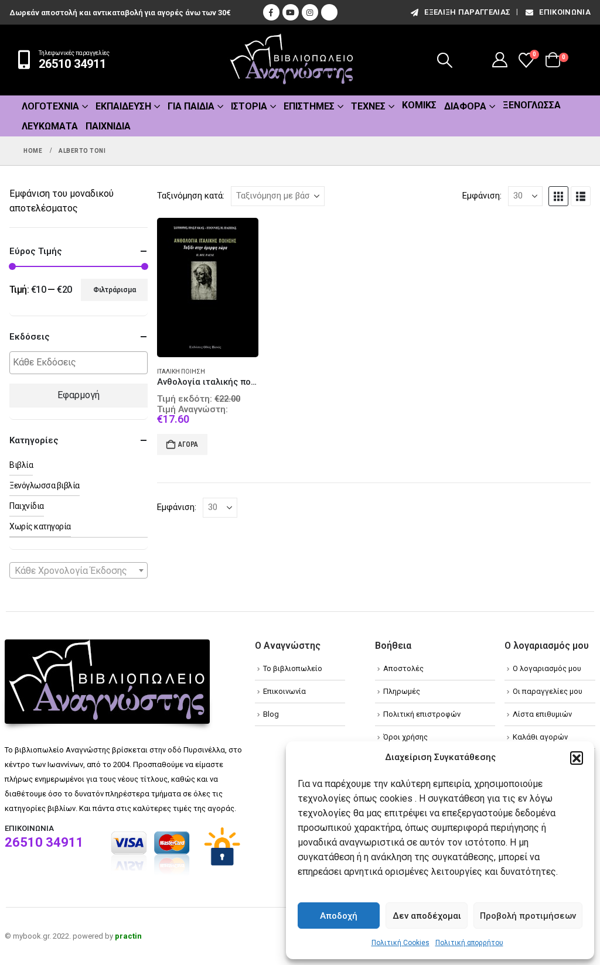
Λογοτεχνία (50, 106)
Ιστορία (249, 106)
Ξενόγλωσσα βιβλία (44, 485)
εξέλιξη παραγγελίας (467, 12)
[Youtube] (290, 12)
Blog (271, 714)
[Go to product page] (207, 288)
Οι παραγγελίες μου (547, 691)
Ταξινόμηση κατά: (190, 195)
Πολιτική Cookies (400, 943)
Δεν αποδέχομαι (427, 916)
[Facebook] (271, 12)
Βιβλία (21, 465)
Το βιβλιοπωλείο (292, 668)
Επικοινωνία (565, 12)
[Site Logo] (291, 60)
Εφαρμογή (78, 395)
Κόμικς (419, 105)
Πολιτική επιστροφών (422, 714)
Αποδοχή (338, 916)
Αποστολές (403, 668)
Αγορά (188, 444)
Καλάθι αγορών (540, 737)
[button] (576, 758)
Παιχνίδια (108, 126)
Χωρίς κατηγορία (40, 526)
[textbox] (81, 362)
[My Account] (500, 59)
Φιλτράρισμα (114, 290)
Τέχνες (368, 106)
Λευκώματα (50, 126)
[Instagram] (310, 12)
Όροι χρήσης (405, 737)
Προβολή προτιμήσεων (528, 916)
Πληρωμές (401, 691)
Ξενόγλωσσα (532, 105)
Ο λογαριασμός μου (547, 668)
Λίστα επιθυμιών (542, 714)
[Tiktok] (329, 12)
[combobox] (78, 570)
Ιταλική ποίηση (181, 371)
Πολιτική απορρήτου (469, 943)
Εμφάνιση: (482, 195)
